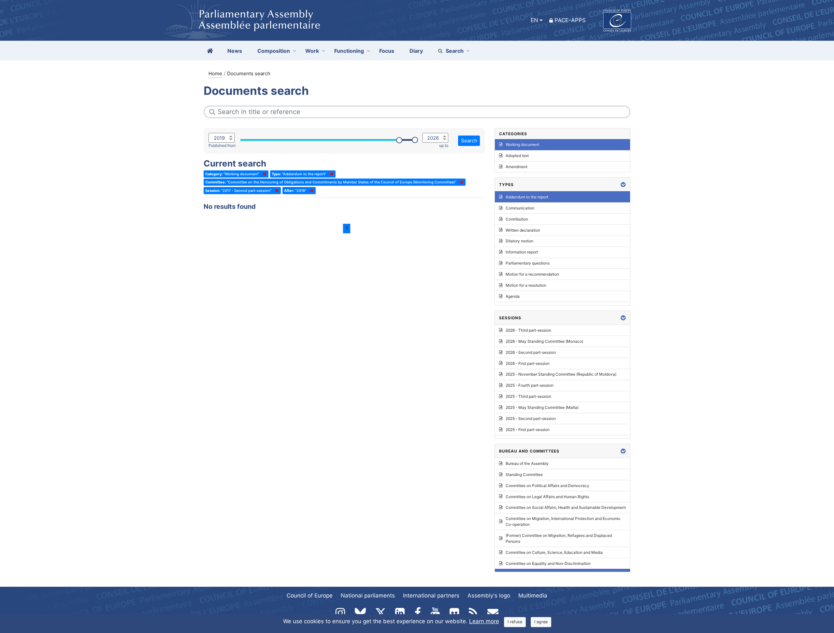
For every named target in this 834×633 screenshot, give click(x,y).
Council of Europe (310, 595)
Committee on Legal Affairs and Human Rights (547, 496)
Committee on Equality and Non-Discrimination (548, 563)
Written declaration (523, 230)
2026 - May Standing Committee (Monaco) (544, 341)
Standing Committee (524, 474)
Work (312, 51)
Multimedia (532, 595)
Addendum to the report (527, 196)
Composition (273, 51)
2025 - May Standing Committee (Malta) (542, 407)
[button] (623, 184)
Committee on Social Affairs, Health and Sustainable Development (566, 507)
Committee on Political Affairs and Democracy (547, 485)
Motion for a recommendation (532, 274)
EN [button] (534, 20)
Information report (522, 252)
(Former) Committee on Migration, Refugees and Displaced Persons (559, 538)
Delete (263, 174)
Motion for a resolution (526, 285)
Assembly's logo (488, 595)
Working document (522, 144)
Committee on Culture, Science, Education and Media (554, 552)
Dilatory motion (519, 240)
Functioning (349, 51)
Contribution (517, 219)
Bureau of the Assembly (527, 463)
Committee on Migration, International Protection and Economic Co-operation (563, 521)
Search (455, 51)
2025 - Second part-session (531, 418)
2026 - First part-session (528, 363)
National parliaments (368, 595)
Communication (520, 208)
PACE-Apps (570, 20)
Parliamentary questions (528, 263)
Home (215, 73)
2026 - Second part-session (531, 352)
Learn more (484, 621)
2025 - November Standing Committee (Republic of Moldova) (561, 374)
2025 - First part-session (528, 429)
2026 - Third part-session (528, 330)
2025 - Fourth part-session (530, 385)
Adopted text (517, 155)
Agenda (513, 296)
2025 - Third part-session (528, 396)
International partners (431, 595)
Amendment (516, 166)
